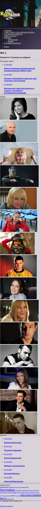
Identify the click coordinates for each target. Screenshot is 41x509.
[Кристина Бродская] (18, 231)
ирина (9, 492)
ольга (4, 495)
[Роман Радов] (18, 142)
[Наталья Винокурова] (18, 119)
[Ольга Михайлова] (18, 299)
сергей (12, 495)
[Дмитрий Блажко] (19, 344)
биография (7, 490)
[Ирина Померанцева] (18, 209)
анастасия (17, 487)
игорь (5, 492)
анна (27, 487)
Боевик (10, 41)
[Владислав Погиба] (18, 411)
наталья (32, 492)
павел (8, 495)
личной (14, 492)
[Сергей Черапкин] (19, 366)
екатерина (36, 490)
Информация (13, 40)
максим (19, 492)
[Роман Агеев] (19, 186)
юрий (11, 499)
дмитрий (25, 490)
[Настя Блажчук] (19, 388)
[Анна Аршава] (19, 164)
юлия (8, 499)
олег (1, 495)
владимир (18, 490)
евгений (30, 490)
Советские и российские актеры (19, 32)
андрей (22, 487)
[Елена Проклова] (19, 321)
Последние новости (13, 34)
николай (37, 492)
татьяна (17, 495)
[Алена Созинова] (17, 254)
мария (23, 492)
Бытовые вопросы (12, 43)
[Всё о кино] (10, 20)
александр (4, 487)
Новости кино (10, 36)
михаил (27, 492)
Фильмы (7, 38)
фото (3, 498)
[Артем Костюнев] (18, 276)
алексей (11, 487)
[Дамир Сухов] (18, 433)
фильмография (30, 495)
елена (2, 492)
